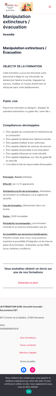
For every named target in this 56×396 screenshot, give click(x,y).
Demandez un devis (28, 282)
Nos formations (28, 337)
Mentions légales (28, 352)
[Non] (52, 385)
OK (28, 391)
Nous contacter (28, 345)
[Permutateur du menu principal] (50, 7)
